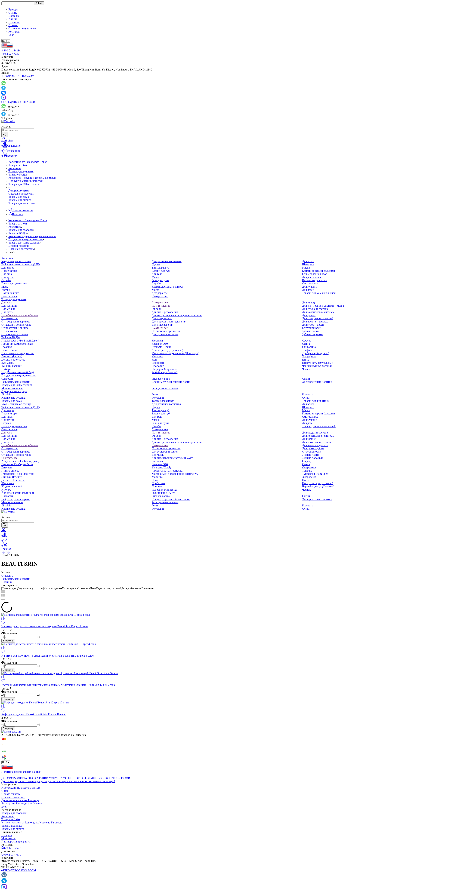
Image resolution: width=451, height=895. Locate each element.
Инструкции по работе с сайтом (20, 787)
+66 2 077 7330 (10, 53)
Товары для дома (18, 196)
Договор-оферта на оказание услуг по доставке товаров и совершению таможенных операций (58, 781)
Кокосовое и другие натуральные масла (32, 177)
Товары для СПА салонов (23, 184)
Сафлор (306, 340)
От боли (157, 308)
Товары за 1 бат (17, 165)
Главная (6, 548)
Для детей (308, 289)
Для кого (6, 302)
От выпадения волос (314, 273)
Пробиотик (158, 362)
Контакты (14, 31)
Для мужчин (309, 286)
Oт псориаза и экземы (14, 334)
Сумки (306, 397)
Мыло (155, 277)
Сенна (306, 343)
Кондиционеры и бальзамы (318, 270)
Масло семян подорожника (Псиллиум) (175, 353)
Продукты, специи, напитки (25, 180)
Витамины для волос (314, 280)
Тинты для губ (160, 267)
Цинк (305, 359)
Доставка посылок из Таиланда (20, 800)
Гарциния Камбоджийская (17, 343)
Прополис (158, 365)
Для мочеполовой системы (318, 311)
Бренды (13, 9)
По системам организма (166, 331)
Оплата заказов (10, 793)
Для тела (157, 273)
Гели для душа (160, 280)
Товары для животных (21, 203)
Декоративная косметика (166, 261)
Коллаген (157, 340)
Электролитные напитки (317, 381)
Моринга (157, 356)
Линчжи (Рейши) (11, 356)
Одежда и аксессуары (21, 193)
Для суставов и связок (165, 334)
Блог (11, 34)
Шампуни (308, 264)
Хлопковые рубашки (13, 397)
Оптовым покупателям (22, 28)
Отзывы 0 (7, 575)
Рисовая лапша (161, 378)
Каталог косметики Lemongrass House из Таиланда (31, 822)
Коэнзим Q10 (160, 343)
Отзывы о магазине (13, 797)
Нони (155, 359)
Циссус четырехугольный (317, 362)
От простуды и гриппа (15, 327)
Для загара (7, 267)
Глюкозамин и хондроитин (17, 353)
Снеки (306, 378)
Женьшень (7, 362)
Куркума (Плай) (161, 346)
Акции (12, 18)
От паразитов (9, 318)
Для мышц (308, 302)
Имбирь (6, 369)
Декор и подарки (18, 190)
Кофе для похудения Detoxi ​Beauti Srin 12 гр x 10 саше (33, 714)
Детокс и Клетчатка (13, 359)
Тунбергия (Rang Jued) (315, 353)
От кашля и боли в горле (16, 324)
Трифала (307, 350)
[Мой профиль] (3, 530)
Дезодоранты (160, 292)
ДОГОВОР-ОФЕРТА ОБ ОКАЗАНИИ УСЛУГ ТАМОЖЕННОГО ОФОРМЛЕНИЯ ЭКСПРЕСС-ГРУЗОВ (65, 778)
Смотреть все (9, 296)
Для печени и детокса (315, 321)
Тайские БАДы (17, 174)
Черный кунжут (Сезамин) (318, 365)
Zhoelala (6, 394)
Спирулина (309, 346)
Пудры (156, 264)
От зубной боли (311, 327)
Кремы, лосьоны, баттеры (167, 286)
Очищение (7, 277)
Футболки (158, 397)
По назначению (161, 305)
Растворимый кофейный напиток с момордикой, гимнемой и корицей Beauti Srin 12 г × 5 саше (58, 684)
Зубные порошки (312, 334)
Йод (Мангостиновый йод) (17, 372)
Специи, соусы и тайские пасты (171, 381)
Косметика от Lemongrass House (27, 161)
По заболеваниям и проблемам (19, 315)
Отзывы (13, 25)
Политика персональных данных (21, 771)
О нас (4, 790)
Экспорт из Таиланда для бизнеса (21, 803)
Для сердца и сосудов (315, 308)
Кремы (5, 289)
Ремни (155, 394)
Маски (5, 286)
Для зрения (309, 315)
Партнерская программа (15, 841)
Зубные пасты (310, 331)
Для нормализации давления (169, 321)
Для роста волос (312, 277)
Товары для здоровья (20, 171)
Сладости (7, 378)
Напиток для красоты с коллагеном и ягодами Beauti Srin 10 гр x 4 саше (44, 626)
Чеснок (306, 369)
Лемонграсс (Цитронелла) (167, 350)
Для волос (308, 261)
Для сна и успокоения (165, 311)
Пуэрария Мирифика (164, 369)
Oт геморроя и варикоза (15, 321)
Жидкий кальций (11, 365)
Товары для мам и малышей (319, 292)
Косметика (14, 168)
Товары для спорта (19, 199)
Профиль (6, 835)
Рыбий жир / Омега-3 (164, 372)
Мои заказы (8, 838)
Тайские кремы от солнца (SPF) (20, 264)
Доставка (14, 15)
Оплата (12, 12)
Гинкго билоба (10, 350)
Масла (155, 289)
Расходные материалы (165, 388)
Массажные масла (12, 388)
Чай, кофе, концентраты (15, 381)
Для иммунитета (162, 318)
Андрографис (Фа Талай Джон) (20, 340)
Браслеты (307, 394)
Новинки (14, 22)
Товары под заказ (11, 825)
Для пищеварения (162, 324)
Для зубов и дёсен (313, 324)
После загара (9, 270)
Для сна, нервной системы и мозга (323, 305)
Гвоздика (6, 346)
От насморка (9, 331)
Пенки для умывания (14, 283)
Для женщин (9, 305)
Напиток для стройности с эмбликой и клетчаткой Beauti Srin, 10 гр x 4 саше (47, 655)
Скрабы (6, 280)
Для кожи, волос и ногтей (317, 318)
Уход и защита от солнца (16, 261)
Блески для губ (161, 270)
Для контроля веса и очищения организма (177, 315)
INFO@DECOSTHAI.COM (17, 75)
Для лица (7, 273)
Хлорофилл (309, 356)
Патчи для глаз (10, 292)
